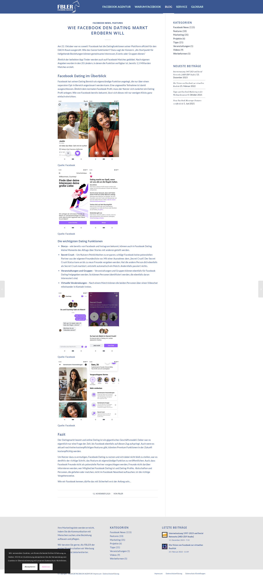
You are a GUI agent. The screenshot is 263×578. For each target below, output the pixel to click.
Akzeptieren (30, 567)
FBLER (120, 493)
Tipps (176, 42)
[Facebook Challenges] (2, 289)
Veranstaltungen (181, 46)
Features (117, 23)
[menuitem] (116, 6)
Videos (176, 49)
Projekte (177, 38)
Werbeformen (180, 53)
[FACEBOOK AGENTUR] (69, 6)
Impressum (97, 574)
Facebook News (102, 23)
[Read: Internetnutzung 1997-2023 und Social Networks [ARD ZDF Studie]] (164, 535)
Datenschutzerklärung (111, 574)
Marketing (178, 34)
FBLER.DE (71, 574)
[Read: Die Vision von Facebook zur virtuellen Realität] (164, 546)
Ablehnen (46, 567)
